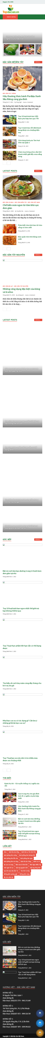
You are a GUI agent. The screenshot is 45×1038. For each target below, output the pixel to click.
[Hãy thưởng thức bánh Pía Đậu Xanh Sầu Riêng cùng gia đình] (22, 78)
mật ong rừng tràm (35, 868)
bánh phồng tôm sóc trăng (11, 861)
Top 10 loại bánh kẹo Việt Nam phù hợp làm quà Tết (28, 117)
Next (37, 33)
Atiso (5, 852)
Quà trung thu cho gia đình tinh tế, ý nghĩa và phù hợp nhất (28, 796)
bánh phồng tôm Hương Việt (27, 855)
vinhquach (21, 295)
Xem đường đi (8, 998)
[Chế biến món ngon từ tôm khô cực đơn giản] (22, 187)
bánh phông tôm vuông (10, 855)
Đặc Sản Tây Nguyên (21, 286)
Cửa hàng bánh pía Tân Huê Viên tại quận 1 (29, 141)
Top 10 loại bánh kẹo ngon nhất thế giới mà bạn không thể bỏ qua (22, 422)
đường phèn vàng (24, 874)
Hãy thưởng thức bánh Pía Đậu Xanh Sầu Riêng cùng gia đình (29, 808)
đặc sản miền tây (8, 877)
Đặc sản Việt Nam (34, 202)
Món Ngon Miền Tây (35, 865)
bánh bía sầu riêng (14, 852)
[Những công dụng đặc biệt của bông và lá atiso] (22, 271)
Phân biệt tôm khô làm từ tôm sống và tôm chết (30, 226)
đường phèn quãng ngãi (10, 874)
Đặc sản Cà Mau (8, 202)
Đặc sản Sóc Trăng (9, 93)
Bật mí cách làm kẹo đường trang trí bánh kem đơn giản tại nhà (29, 821)
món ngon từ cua (8, 868)
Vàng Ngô (19, 102)
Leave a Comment (28, 102)
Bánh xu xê (36, 861)
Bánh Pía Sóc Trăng (26, 861)
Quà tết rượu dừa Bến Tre (11, 871)
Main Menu (11, 17)
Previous (7, 33)
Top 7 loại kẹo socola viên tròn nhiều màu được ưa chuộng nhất (20, 759)
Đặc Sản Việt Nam (18, 1036)
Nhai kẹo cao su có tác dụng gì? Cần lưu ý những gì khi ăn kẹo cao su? (21, 527)
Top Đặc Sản (20, 211)
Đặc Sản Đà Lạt (8, 286)
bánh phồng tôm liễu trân (11, 858)
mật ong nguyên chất (22, 868)
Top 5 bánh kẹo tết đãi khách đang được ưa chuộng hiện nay (29, 130)
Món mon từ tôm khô (22, 865)
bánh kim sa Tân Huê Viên (28, 852)
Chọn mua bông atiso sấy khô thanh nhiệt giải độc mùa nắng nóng (30, 154)
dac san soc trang (8, 865)
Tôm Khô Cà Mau (25, 871)
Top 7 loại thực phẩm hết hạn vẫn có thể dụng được (29, 973)
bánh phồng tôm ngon (26, 858)
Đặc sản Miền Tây (21, 202)
